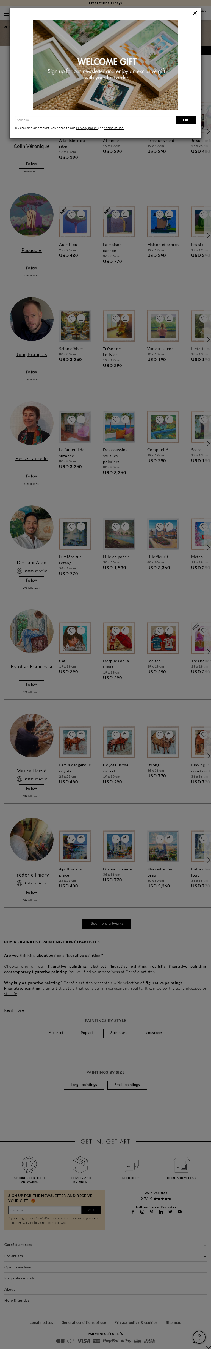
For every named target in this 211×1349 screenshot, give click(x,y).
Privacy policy (87, 128)
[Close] (194, 13)
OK (186, 120)
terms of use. (114, 128)
